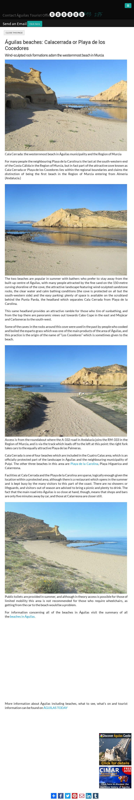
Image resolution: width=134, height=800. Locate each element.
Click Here (34, 23)
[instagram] (81, 14)
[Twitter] (58, 14)
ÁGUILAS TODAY (55, 708)
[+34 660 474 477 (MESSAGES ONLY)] (70, 14)
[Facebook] (52, 14)
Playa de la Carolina (84, 464)
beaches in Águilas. (22, 616)
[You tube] (64, 14)
